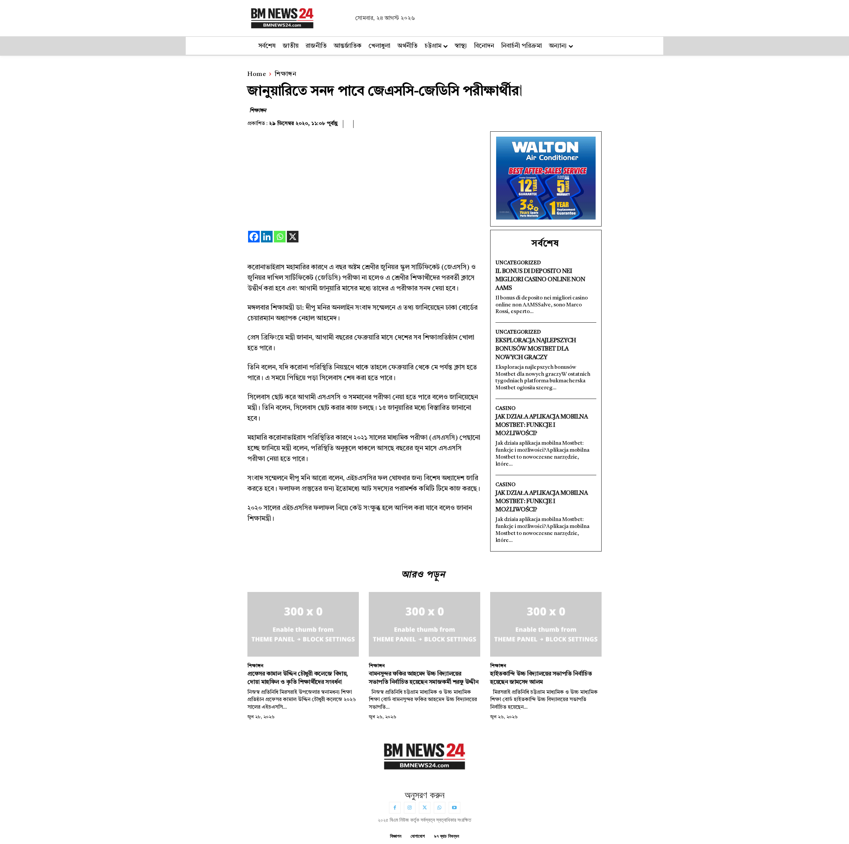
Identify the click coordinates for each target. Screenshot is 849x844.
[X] (292, 236)
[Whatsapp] (280, 236)
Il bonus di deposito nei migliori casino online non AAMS (540, 279)
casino (505, 408)
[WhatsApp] (439, 807)
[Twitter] (424, 807)
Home (256, 74)
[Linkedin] (267, 236)
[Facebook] (254, 236)
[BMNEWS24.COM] (299, 17)
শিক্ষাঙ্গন (285, 74)
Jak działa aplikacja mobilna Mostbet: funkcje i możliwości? (541, 425)
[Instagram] (410, 807)
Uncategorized (518, 263)
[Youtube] (454, 807)
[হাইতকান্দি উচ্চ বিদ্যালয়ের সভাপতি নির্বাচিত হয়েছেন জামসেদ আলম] (546, 624)
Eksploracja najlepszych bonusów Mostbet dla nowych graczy (535, 349)
